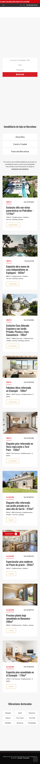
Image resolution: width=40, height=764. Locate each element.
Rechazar (26, 758)
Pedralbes (8, 723)
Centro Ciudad (20, 144)
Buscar (20, 74)
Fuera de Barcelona (20, 151)
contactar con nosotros (19, 169)
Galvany (8, 718)
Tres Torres (20, 718)
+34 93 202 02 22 (31, 5)
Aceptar (20, 758)
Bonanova (32, 713)
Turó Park (32, 718)
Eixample (8, 713)
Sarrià (20, 713)
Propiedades (32, 723)
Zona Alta (20, 137)
